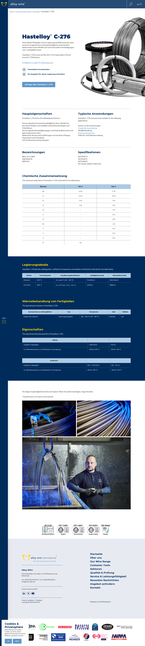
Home (11, 12)
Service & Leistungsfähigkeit (108, 576)
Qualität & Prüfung (102, 572)
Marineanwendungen (86, 133)
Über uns (96, 557)
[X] (28, 593)
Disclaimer (39, 600)
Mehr (17, 641)
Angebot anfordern (102, 584)
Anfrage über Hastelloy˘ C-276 (39, 84)
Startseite (96, 554)
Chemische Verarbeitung (87, 128)
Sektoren (96, 569)
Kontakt (95, 587)
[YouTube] (33, 593)
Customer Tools (100, 565)
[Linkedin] (24, 593)
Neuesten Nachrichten (104, 580)
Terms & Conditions (28, 600)
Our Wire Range (100, 561)
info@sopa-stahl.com (28, 582)
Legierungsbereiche (23, 12)
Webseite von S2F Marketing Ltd (100, 602)
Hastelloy (36, 12)
